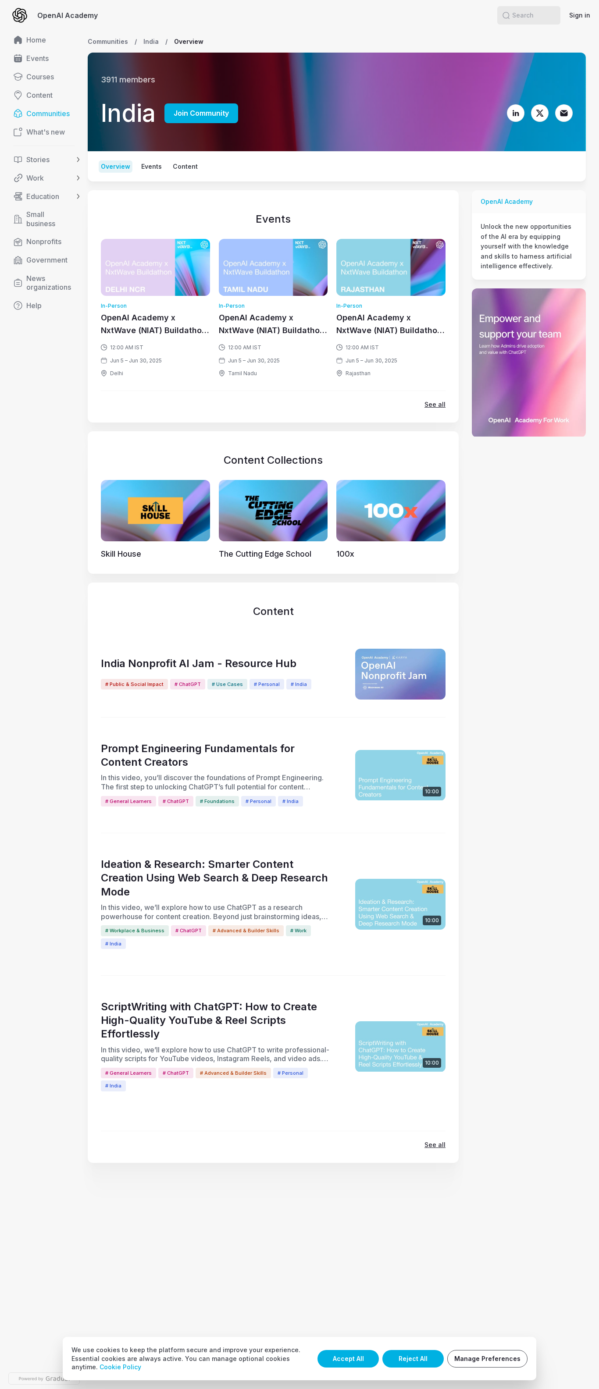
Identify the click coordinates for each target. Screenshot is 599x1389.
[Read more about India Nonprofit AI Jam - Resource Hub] (400, 674)
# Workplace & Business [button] (134, 930)
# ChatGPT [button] (188, 684)
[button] (506, 15)
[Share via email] (579, 41)
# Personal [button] (267, 684)
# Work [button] (298, 930)
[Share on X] (561, 41)
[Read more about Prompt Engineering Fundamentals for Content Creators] (400, 775)
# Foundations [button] (217, 801)
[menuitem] (44, 40)
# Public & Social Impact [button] (134, 684)
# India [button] (299, 684)
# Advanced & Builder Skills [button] (246, 930)
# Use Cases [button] (227, 684)
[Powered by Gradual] (44, 1378)
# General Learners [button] (128, 801)
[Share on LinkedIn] (544, 41)
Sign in (579, 15)
